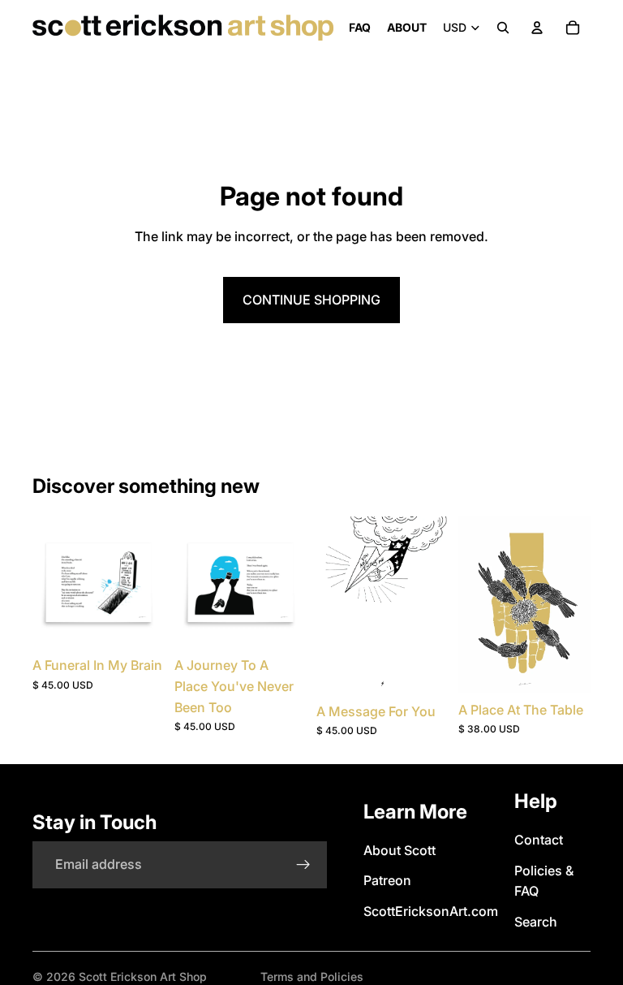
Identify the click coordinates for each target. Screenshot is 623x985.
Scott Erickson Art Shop (143, 976)
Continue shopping (311, 300)
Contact (538, 840)
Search (535, 922)
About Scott (399, 850)
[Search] (503, 27)
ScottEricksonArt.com (430, 911)
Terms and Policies (311, 976)
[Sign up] (303, 865)
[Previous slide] (334, 606)
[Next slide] (431, 606)
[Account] (537, 27)
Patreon (387, 880)
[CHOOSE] (139, 624)
